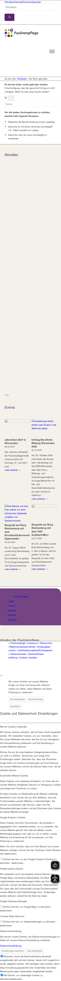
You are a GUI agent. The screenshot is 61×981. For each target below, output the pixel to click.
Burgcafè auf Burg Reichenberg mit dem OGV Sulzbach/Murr (42, 529)
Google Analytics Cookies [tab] (12, 817)
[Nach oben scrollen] (1, 675)
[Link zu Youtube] (10, 668)
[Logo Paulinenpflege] (21, 36)
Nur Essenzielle (35, 699)
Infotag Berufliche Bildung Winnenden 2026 (43, 443)
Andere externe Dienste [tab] (11, 868)
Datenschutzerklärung (10, 945)
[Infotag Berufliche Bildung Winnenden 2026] (44, 428)
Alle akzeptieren (17, 699)
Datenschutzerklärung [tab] (10, 931)
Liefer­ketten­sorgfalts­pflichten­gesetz (35, 650)
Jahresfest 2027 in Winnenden (15, 441)
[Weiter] (8, 395)
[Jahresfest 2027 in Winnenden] (17, 428)
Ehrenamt (27, 2)
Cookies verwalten (28, 657)
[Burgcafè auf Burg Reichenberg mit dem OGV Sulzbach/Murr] (44, 513)
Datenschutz (46, 643)
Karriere (18, 2)
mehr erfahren (11, 470)
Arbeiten (12, 610)
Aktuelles (9, 2)
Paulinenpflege (20, 596)
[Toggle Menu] (52, 51)
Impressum (32, 643)
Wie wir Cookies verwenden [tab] (13, 726)
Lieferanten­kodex (18, 654)
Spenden (36, 2)
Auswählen (15, 706)
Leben (11, 601)
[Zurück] (6, 395)
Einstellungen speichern (13, 950)
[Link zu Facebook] (10, 661)
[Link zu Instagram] (10, 664)
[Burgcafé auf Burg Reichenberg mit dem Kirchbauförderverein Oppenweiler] (17, 513)
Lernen (11, 605)
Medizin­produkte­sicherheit (22, 646)
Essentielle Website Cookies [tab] (14, 775)
